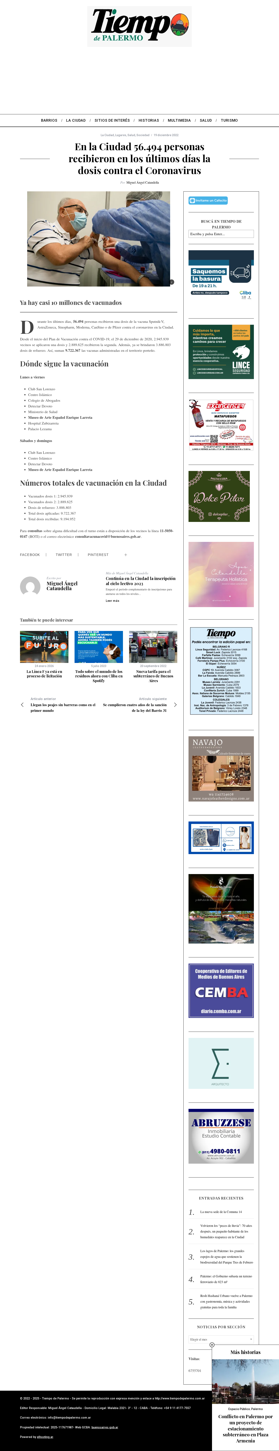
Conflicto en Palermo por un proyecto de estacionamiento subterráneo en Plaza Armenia (245, 1428)
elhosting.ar (45, 1437)
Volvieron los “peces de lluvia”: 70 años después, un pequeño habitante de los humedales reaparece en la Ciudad (226, 1231)
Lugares (120, 135)
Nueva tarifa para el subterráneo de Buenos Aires (153, 676)
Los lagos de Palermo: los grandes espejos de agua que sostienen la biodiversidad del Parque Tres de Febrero (226, 1256)
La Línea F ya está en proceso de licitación (44, 674)
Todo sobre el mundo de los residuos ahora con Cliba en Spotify (99, 676)
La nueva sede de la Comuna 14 (221, 1212)
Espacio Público (239, 1409)
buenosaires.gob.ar (105, 1427)
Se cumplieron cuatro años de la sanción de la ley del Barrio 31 (135, 705)
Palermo (257, 1409)
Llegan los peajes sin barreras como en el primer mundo (63, 705)
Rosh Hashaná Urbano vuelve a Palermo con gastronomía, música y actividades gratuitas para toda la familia (226, 1301)
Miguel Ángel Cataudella (142, 182)
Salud (131, 135)
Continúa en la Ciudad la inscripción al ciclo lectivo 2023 (141, 581)
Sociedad (143, 135)
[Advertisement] (139, 83)
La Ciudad (107, 135)
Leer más (112, 600)
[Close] (212, 1344)
